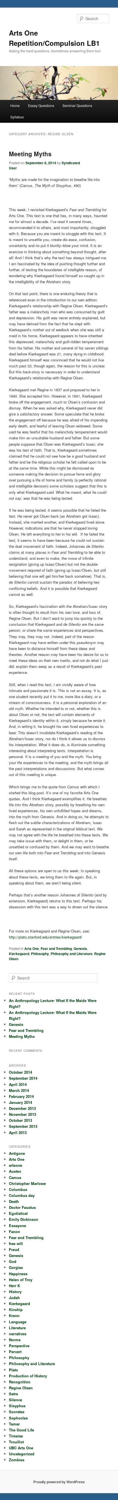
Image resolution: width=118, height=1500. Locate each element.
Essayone (17, 1225)
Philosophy (40, 953)
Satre (13, 1393)
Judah (14, 1297)
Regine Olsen (21, 1387)
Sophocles (18, 1418)
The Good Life (21, 1430)
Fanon (14, 1231)
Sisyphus (17, 1405)
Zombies (16, 1459)
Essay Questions (41, 105)
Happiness (18, 1273)
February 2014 (21, 1096)
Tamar (14, 1424)
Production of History (28, 1375)
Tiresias (16, 1436)
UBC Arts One (21, 1447)
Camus (15, 1177)
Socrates (16, 1411)
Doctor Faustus (22, 1207)
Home (15, 105)
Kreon (14, 1315)
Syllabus (17, 116)
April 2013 (18, 1132)
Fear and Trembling (56, 948)
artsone (15, 1165)
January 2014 (20, 1102)
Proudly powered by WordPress (59, 1481)
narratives (17, 1333)
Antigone (17, 1153)
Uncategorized (21, 1453)
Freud (14, 1249)
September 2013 (23, 1126)
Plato (13, 1370)
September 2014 (23, 1078)
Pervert (15, 1351)
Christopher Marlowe (27, 1183)
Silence (15, 1399)
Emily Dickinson (23, 1219)
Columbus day (22, 1195)
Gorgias (16, 1267)
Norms (15, 1339)
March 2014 (19, 1090)
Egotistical (18, 1213)
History (15, 1291)
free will (16, 1243)
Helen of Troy (20, 1279)
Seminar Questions (77, 105)
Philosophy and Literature (72, 953)
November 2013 (22, 1114)
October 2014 (20, 1072)
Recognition (19, 1381)
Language (17, 1321)
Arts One (31, 948)
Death (14, 1201)
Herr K (14, 1285)
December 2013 (22, 1108)
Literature (17, 1327)
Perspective (19, 1345)
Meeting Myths (30, 153)
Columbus (18, 1189)
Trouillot (16, 1442)
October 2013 (20, 1120)
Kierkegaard (19, 953)
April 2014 (18, 1084)
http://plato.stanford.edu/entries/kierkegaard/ (45, 937)
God (12, 1261)
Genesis (80, 948)
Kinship (16, 1309)
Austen (15, 1171)
